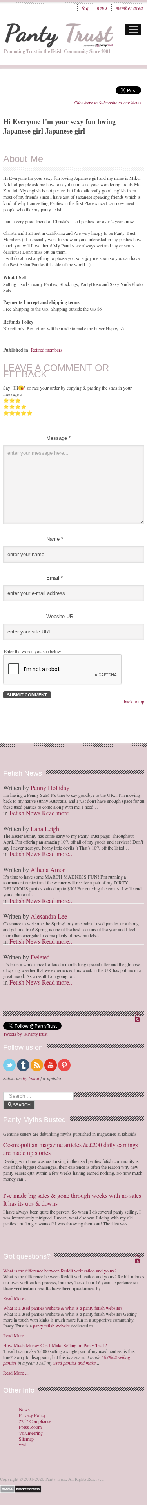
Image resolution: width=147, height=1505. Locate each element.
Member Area (129, 7)
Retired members (46, 349)
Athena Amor (48, 869)
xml (22, 1445)
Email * (54, 578)
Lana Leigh (45, 828)
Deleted (40, 957)
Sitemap (26, 1439)
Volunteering (31, 1433)
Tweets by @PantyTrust (25, 1034)
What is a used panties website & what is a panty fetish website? (62, 1308)
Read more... (58, 813)
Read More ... (16, 1298)
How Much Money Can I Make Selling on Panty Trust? (55, 1345)
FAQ (85, 7)
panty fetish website (51, 1325)
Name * (54, 539)
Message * (58, 438)
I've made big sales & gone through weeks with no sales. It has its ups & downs (73, 1199)
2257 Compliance (35, 1421)
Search (22, 1104)
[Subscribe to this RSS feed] (138, 1015)
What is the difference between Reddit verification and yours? (59, 1270)
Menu (133, 29)
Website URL (61, 616)
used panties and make (74, 1363)
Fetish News (24, 813)
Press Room (30, 1427)
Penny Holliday (50, 788)
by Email (31, 1078)
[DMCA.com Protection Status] (22, 1488)
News (102, 7)
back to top (134, 701)
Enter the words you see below (32, 651)
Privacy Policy (32, 1415)
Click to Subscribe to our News (107, 102)
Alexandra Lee (49, 916)
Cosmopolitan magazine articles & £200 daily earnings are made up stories (70, 1149)
